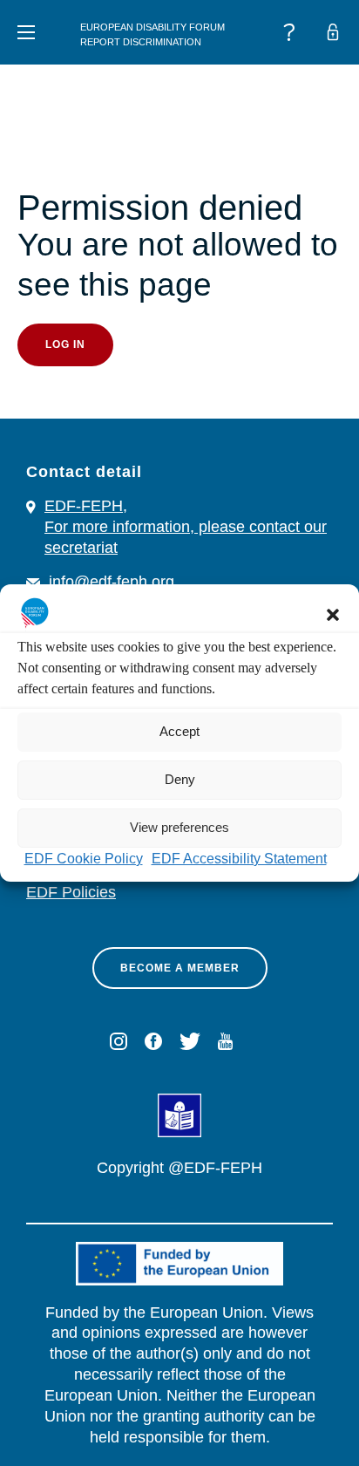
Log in (65, 344)
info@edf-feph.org (111, 581)
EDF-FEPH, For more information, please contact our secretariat (185, 526)
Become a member (180, 968)
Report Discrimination (140, 42)
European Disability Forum (152, 27)
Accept (179, 731)
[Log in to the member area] (333, 32)
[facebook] (153, 1041)
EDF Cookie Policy (83, 858)
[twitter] (190, 1041)
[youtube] (225, 1041)
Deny (180, 779)
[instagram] (118, 1041)
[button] (333, 615)
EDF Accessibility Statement (239, 858)
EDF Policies (71, 892)
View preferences (179, 827)
